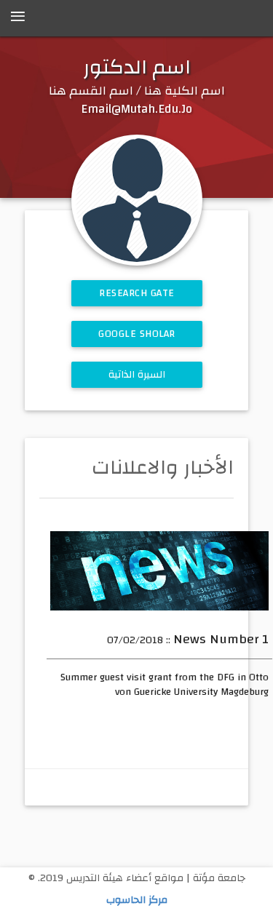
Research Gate (137, 293)
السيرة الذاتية (136, 374)
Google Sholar (136, 334)
